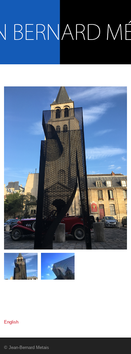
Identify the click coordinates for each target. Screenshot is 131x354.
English (11, 322)
